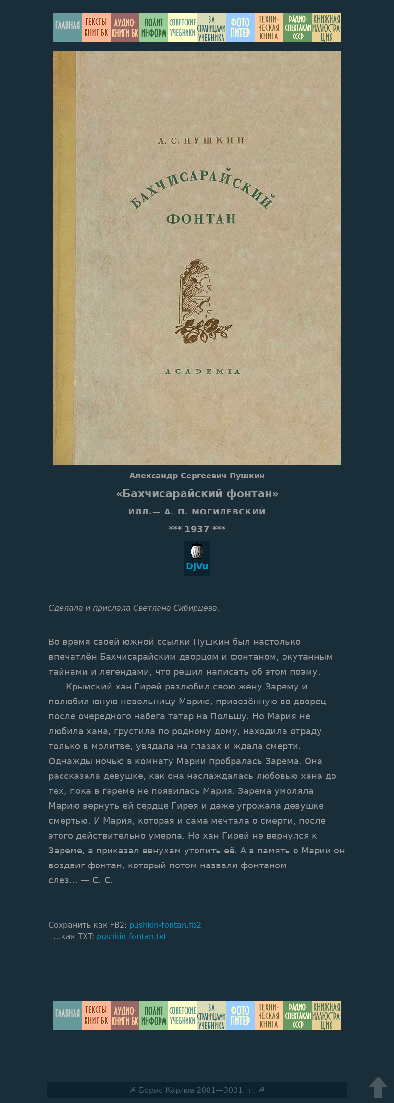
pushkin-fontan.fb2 (165, 924)
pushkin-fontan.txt (131, 936)
